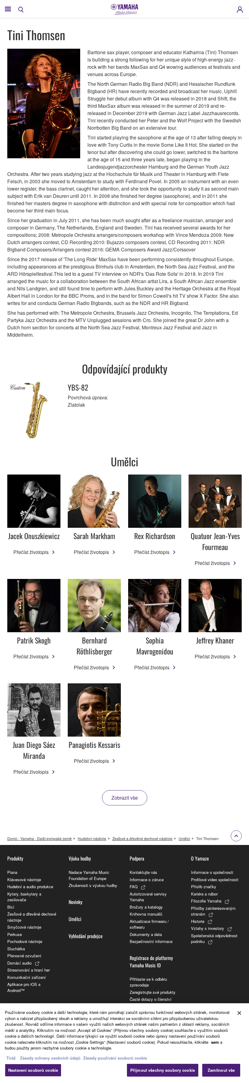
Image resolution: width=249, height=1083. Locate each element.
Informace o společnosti (212, 872)
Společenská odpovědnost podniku (214, 939)
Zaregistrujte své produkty (153, 992)
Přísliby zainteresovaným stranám (213, 911)
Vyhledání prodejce (86, 936)
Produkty (15, 858)
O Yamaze (200, 858)
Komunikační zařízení (26, 977)
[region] (124, 1043)
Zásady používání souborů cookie (115, 1058)
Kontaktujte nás (143, 872)
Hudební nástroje (92, 838)
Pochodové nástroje (24, 941)
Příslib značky (203, 886)
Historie (197, 921)
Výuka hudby (80, 858)
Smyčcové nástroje (24, 927)
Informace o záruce (147, 879)
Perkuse (14, 934)
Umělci (184, 838)
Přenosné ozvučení (24, 956)
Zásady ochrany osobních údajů (50, 1058)
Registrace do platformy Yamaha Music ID (151, 961)
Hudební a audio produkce (30, 886)
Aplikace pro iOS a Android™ (23, 987)
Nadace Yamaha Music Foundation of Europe (89, 875)
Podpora (137, 858)
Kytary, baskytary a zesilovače (24, 897)
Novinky (75, 902)
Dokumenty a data (146, 934)
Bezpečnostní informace (151, 941)
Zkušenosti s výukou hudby (93, 885)
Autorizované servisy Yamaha (148, 897)
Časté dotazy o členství (151, 999)
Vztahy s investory (207, 928)
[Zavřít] (239, 1013)
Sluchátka (16, 949)
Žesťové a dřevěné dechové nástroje (142, 838)
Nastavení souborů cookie (33, 1070)
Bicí (10, 907)
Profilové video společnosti (214, 879)
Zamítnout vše (221, 1070)
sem (215, 1042)
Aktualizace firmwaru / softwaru (149, 924)
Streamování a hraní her (28, 970)
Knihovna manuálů (146, 914)
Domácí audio (19, 963)
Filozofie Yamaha (206, 901)
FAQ (134, 886)
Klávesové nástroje (24, 879)
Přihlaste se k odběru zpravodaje (148, 982)
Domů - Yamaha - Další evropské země (39, 838)
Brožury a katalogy (146, 907)
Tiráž (11, 1058)
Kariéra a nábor (204, 894)
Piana (12, 872)
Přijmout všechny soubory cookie (162, 1070)
